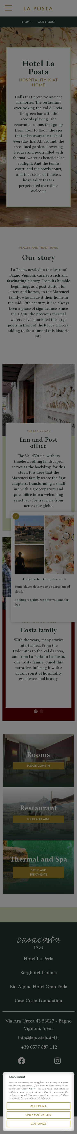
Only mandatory (38, 1115)
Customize (38, 1124)
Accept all (38, 1106)
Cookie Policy (28, 1089)
